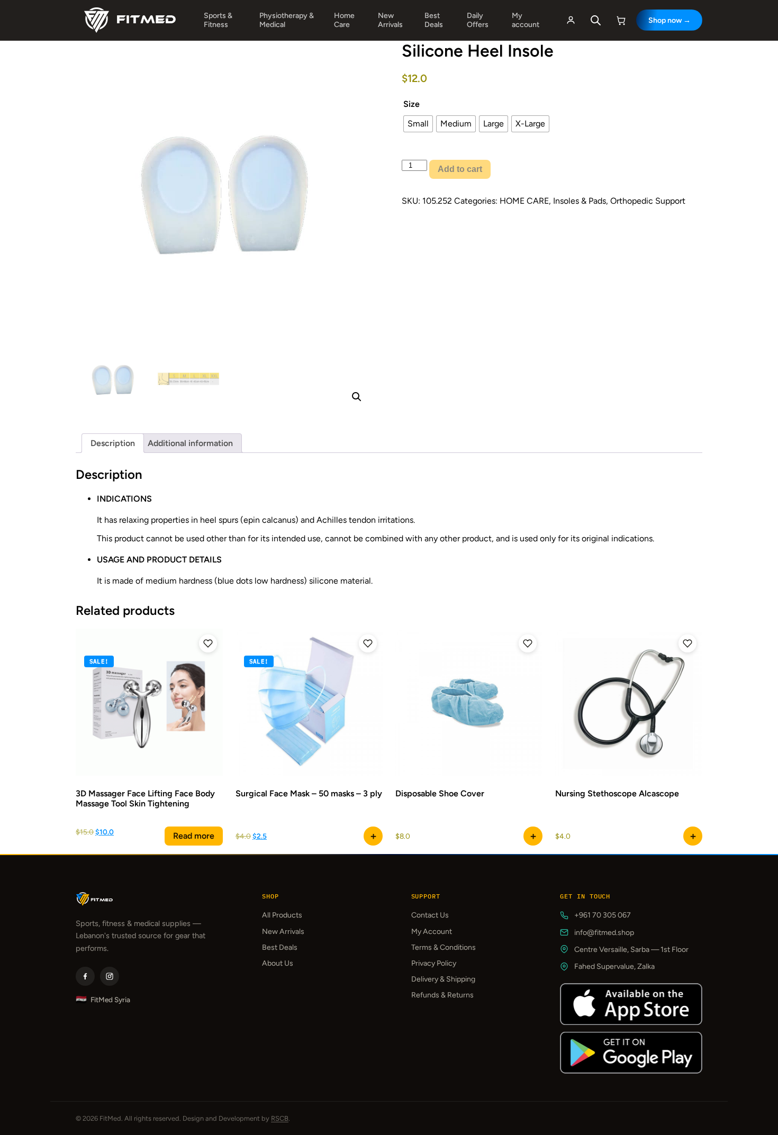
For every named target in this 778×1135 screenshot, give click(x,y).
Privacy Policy (433, 963)
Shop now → (669, 20)
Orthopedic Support (647, 201)
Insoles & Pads (579, 201)
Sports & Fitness (218, 20)
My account (525, 20)
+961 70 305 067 (602, 915)
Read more (193, 836)
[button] (356, 396)
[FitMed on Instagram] (109, 976)
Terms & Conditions (443, 947)
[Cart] (621, 20)
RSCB (279, 1118)
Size (411, 104)
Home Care (344, 20)
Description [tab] (113, 443)
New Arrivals (390, 20)
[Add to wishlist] (208, 643)
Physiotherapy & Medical (286, 20)
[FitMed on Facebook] (85, 976)
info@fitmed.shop (604, 932)
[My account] (570, 20)
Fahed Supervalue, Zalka (614, 966)
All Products (282, 915)
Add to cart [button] (373, 836)
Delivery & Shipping (443, 979)
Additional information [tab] (190, 443)
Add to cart (460, 169)
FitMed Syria (103, 999)
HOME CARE (524, 201)
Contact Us (430, 915)
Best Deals (433, 20)
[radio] (418, 124)
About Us (277, 963)
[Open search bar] (596, 20)
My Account (431, 931)
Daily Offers (477, 20)
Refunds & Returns (442, 995)
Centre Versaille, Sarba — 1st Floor (631, 949)
